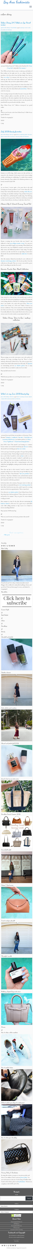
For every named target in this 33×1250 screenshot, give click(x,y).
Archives (16, 1203)
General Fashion (14, 27)
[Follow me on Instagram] (6, 546)
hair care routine (21, 449)
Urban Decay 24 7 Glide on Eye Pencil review (16, 23)
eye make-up (22, 27)
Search (16, 1194)
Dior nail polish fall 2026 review (16, 1225)
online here (24, 254)
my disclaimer (21, 1181)
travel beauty (12, 136)
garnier (26, 134)
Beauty (8, 27)
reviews (26, 27)
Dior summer (22, 68)
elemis (17, 134)
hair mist (21, 437)
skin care (26, 446)
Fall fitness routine (16, 1227)
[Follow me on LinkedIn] (14, 546)
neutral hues (23, 89)
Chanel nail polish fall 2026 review (16, 1221)
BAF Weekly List (16, 1223)
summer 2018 (6, 136)
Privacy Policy (16, 1241)
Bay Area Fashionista (16, 2)
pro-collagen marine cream (17, 243)
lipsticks (30, 363)
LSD (27, 66)
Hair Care (12, 134)
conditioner (15, 437)
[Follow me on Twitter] (2, 546)
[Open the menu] (30, 7)
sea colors (6, 77)
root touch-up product (25, 485)
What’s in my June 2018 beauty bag (15, 393)
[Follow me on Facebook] (4, 546)
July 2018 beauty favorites (11, 131)
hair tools (30, 134)
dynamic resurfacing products (8, 261)
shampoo (8, 437)
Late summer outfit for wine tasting (16, 1229)
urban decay (17, 136)
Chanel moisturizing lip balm (22, 441)
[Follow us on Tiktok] (8, 546)
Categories (16, 1209)
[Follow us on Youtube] (12, 546)
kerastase (27, 396)
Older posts (6, 535)
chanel (18, 396)
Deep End (9, 68)
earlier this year (28, 191)
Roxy (30, 66)
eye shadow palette (19, 365)
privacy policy (23, 1177)
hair (22, 456)
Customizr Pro (23, 1248)
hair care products (24, 473)
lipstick (2, 136)
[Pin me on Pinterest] (10, 546)
